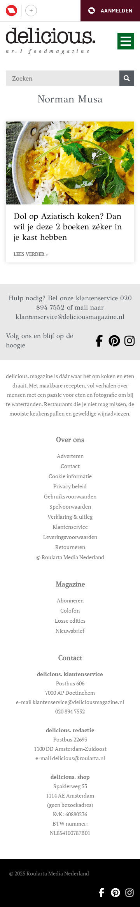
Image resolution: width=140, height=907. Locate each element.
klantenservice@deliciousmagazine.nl (70, 317)
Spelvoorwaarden (70, 506)
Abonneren (70, 600)
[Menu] (125, 41)
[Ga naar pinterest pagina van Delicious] (111, 341)
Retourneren (70, 547)
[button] (110, 10)
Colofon (70, 610)
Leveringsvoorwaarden (70, 537)
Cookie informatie (70, 476)
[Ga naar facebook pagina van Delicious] (96, 341)
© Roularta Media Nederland (70, 557)
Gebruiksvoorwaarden (70, 496)
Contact (70, 466)
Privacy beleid (70, 486)
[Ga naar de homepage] (51, 35)
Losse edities (70, 620)
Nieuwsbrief (70, 630)
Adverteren (70, 456)
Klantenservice (70, 526)
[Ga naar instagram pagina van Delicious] (126, 341)
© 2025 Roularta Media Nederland (49, 873)
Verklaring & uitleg (70, 516)
